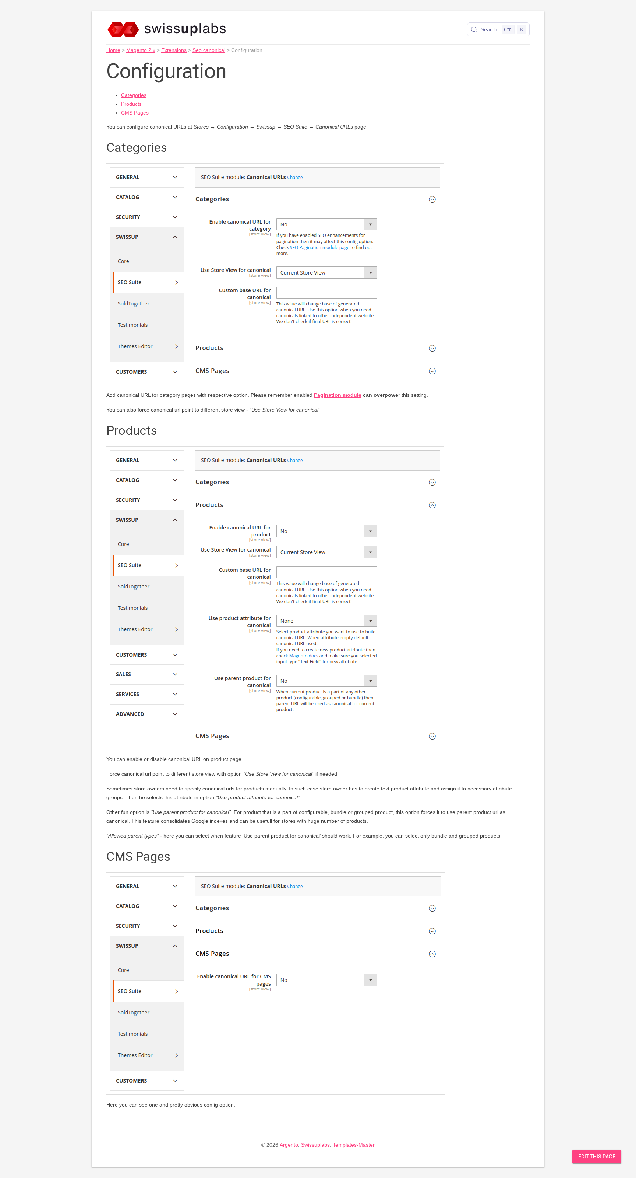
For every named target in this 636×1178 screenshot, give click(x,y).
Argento (289, 1145)
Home (113, 50)
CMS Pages (135, 113)
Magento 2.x (140, 50)
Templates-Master (354, 1145)
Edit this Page (596, 1157)
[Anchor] (175, 146)
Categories (133, 95)
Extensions (174, 50)
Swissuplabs (315, 1145)
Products (131, 104)
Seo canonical (208, 50)
